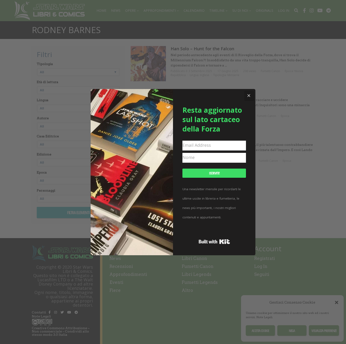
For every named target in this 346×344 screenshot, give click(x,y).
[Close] (248, 95)
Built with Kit (214, 241)
